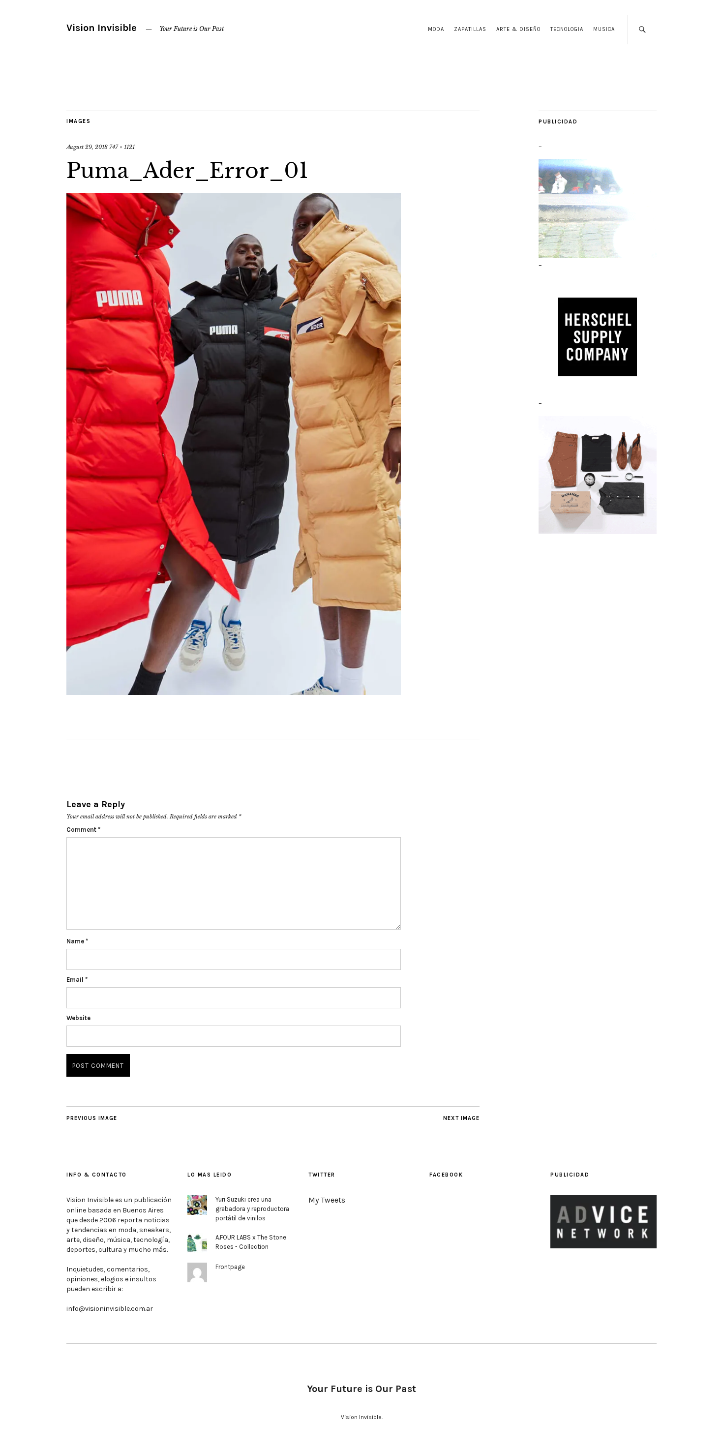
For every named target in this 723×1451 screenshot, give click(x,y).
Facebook (446, 1175)
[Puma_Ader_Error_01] (233, 692)
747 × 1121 (122, 147)
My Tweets (326, 1200)
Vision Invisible (101, 27)
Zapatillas (470, 29)
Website (78, 1018)
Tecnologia (566, 29)
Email (77, 979)
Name (77, 941)
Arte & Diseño (518, 29)
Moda (436, 29)
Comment (83, 829)
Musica (604, 29)
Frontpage (230, 1266)
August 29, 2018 (87, 147)
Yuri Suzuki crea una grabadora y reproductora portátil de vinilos (252, 1209)
